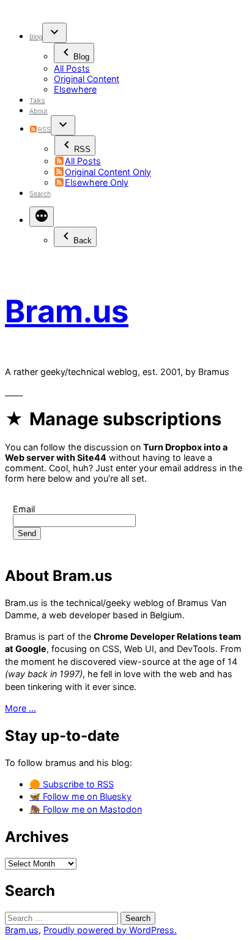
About (38, 111)
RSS (44, 130)
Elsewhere (75, 89)
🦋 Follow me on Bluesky (80, 796)
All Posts (72, 68)
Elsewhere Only (96, 182)
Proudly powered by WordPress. (110, 930)
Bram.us (66, 311)
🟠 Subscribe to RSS (71, 784)
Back (82, 240)
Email (24, 509)
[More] (41, 217)
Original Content (86, 79)
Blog (35, 37)
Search (40, 194)
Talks (37, 101)
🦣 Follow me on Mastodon (85, 809)
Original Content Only (108, 172)
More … (20, 708)
